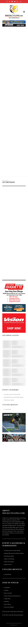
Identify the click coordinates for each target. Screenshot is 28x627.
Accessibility (7, 587)
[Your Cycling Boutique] (14, 437)
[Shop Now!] (14, 323)
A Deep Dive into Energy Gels (11, 210)
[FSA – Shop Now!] (14, 25)
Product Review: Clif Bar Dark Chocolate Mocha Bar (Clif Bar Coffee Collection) (12, 258)
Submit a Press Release (9, 559)
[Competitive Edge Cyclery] (14, 422)
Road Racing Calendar (9, 400)
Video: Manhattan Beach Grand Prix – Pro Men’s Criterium (12, 88)
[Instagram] (12, 1)
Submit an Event (8, 564)
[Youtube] (17, 1)
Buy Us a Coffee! (8, 593)
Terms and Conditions (9, 607)
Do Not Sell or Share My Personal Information (12, 615)
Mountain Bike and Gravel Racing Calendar (13, 397)
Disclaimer (6, 601)
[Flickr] (9, 1)
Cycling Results (7, 409)
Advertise (6, 590)
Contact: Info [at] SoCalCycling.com (12, 596)
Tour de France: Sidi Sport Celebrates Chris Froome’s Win (13, 125)
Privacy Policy (7, 604)
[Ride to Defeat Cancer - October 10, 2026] (14, 21)
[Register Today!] (14, 307)
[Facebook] (7, 1)
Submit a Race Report (9, 561)
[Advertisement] (14, 457)
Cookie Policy (7, 598)
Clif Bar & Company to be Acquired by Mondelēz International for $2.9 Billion (13, 231)
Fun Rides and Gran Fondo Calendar (12, 394)
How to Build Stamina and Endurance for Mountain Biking (12, 106)
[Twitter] (15, 1)
